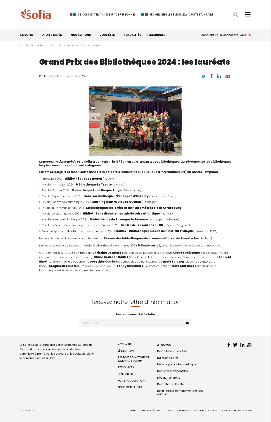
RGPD (134, 410)
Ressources (156, 35)
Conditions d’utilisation (190, 410)
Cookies (212, 410)
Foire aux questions (132, 380)
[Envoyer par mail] (227, 77)
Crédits (169, 410)
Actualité (125, 344)
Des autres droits (168, 378)
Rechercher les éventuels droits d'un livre (181, 14)
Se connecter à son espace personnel (106, 14)
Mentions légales (150, 410)
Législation (126, 351)
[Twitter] (204, 77)
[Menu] (247, 13)
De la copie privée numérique (176, 364)
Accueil (24, 45)
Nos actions (81, 35)
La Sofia (26, 35)
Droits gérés (52, 35)
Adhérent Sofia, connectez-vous (223, 35)
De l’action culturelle (170, 384)
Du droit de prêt (167, 358)
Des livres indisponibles (172, 371)
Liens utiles (125, 374)
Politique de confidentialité (236, 410)
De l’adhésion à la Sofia (172, 351)
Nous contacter (130, 387)
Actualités (132, 35)
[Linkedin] (219, 77)
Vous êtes (107, 35)
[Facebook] (211, 77)
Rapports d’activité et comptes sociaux (133, 359)
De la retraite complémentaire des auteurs (180, 392)
